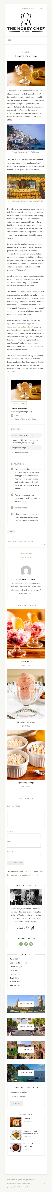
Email (9, 841)
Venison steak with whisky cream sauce (30, 1132)
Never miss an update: (19, 1092)
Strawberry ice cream (26, 722)
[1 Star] (11, 411)
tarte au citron (31, 291)
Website (10, 851)
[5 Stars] (18, 411)
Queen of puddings (26, 782)
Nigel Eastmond (26, 541)
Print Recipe (20, 403)
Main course (15, 982)
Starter (13, 985)
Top (42, 1183)
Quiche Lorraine (25, 557)
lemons (11, 531)
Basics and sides (16, 963)
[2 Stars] (13, 411)
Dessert (25, 52)
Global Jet (30, 201)
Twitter (12, 372)
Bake (12, 959)
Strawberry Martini (26, 553)
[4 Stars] (16, 411)
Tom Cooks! (14, 359)
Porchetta (26, 1118)
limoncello (11, 113)
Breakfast (14, 966)
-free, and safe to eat (20, 327)
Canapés (13, 970)
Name (10, 832)
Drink (12, 978)
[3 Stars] (15, 411)
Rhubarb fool (26, 661)
